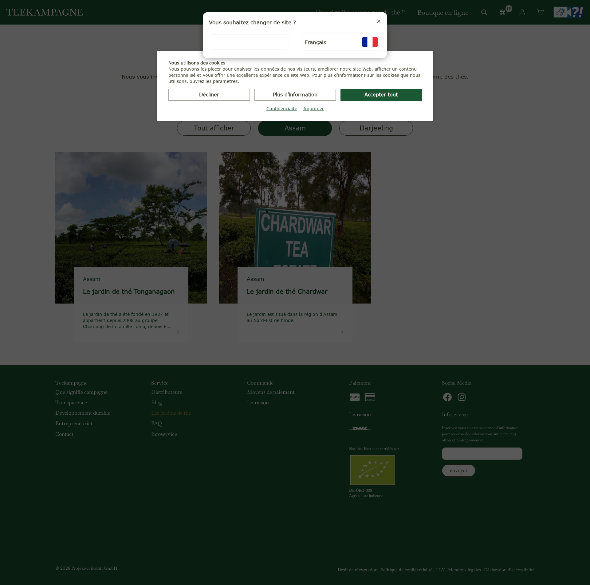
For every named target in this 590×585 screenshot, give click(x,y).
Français (315, 42)
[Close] (379, 21)
